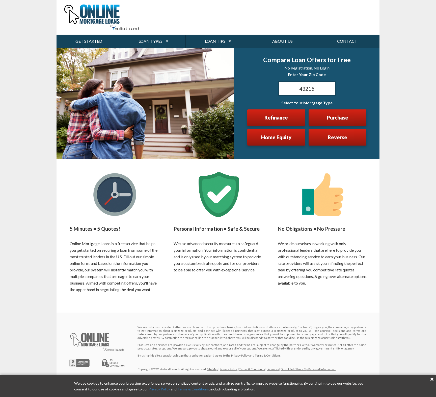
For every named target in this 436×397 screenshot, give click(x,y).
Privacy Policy (159, 389)
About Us (282, 41)
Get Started (88, 41)
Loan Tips (215, 41)
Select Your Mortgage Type (307, 102)
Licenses (273, 369)
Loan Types (150, 41)
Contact (347, 41)
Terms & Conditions (193, 389)
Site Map (212, 369)
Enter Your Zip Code (307, 74)
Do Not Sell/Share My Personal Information (308, 369)
